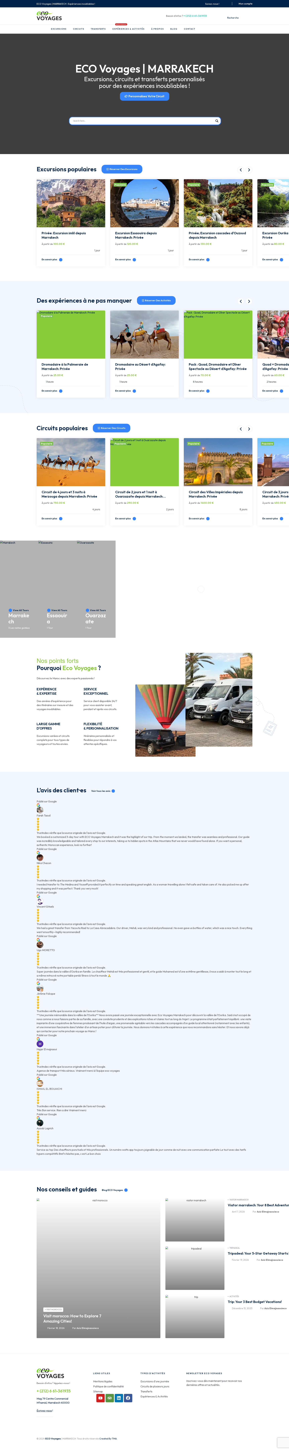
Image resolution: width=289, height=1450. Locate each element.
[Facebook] (128, 1398)
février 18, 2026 (56, 1328)
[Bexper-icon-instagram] (227, 4)
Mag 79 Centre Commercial (52, 1398)
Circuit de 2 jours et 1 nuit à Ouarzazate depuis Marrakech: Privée (139, 494)
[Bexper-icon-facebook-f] (223, 4)
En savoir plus (50, 259)
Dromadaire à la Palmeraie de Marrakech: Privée (65, 366)
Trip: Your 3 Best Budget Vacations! (255, 1302)
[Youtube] (100, 1398)
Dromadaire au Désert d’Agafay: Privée (140, 366)
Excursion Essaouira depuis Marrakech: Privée (136, 235)
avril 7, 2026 (238, 1211)
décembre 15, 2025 (242, 1308)
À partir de (47, 244)
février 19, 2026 (240, 1259)
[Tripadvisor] (110, 1398)
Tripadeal (234, 1248)
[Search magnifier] (217, 121)
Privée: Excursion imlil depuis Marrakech (64, 235)
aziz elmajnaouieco (88, 1328)
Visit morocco (54, 1309)
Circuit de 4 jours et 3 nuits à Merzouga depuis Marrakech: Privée (69, 494)
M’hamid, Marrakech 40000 (53, 1402)
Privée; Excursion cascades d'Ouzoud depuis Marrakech (217, 235)
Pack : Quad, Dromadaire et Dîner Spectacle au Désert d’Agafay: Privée (218, 366)
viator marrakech (239, 1199)
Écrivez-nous (44, 1410)
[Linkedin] (119, 1398)
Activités (234, 1296)
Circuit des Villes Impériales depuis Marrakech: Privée (216, 494)
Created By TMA (108, 1438)
